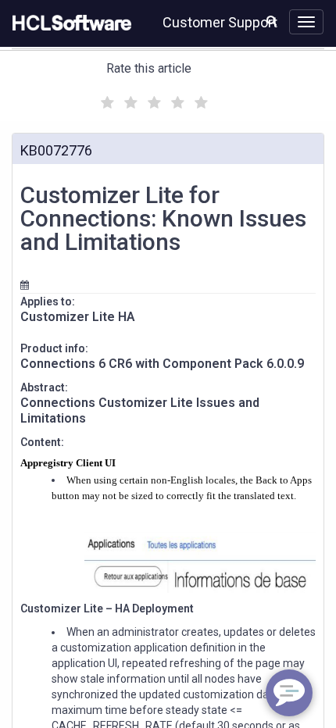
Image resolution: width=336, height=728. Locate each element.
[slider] (152, 100)
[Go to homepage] (69, 23)
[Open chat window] (289, 692)
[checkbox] (105, 98)
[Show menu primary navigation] (306, 21)
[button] (271, 20)
